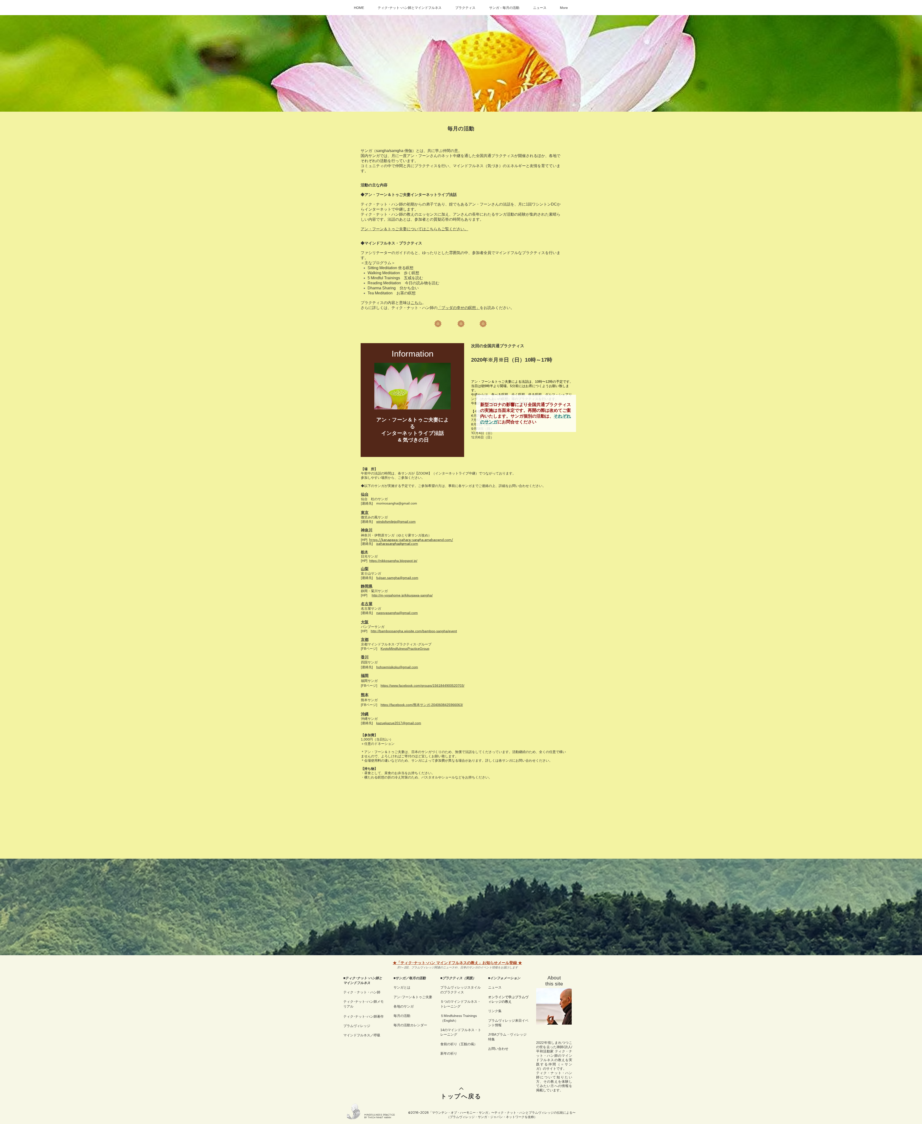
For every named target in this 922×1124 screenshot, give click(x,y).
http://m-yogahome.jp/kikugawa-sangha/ (402, 595)
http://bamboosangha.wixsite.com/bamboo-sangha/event (414, 631)
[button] (409, 8)
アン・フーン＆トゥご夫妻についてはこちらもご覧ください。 (414, 229)
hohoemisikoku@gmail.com (397, 667)
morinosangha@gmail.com (396, 503)
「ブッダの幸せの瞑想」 (458, 308)
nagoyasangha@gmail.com (397, 613)
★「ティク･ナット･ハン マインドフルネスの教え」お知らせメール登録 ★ (457, 962)
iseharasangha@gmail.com (397, 544)
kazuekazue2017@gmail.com (398, 723)
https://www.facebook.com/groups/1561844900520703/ (422, 685)
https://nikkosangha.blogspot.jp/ (393, 561)
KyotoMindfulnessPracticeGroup (405, 648)
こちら (416, 303)
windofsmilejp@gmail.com (396, 521)
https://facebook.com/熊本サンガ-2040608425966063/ (422, 705)
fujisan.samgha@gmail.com (397, 578)
